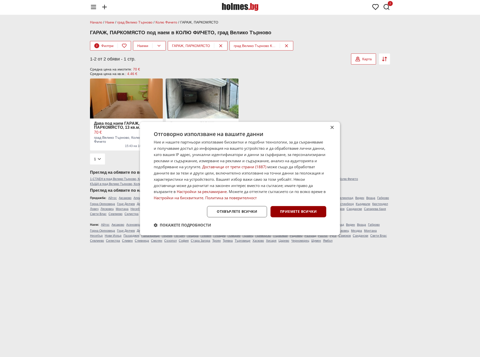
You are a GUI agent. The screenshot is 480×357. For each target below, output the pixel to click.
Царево (283, 240)
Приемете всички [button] (298, 211)
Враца (370, 198)
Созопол (170, 240)
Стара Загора (200, 240)
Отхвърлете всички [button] (237, 211)
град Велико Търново (134, 22)
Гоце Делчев (126, 204)
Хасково (258, 240)
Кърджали (363, 204)
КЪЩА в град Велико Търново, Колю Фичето (121, 184)
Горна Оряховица (102, 204)
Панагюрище (150, 235)
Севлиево (115, 214)
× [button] (332, 128)
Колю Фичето (166, 22)
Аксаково (125, 198)
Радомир (296, 235)
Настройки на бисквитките (178, 197)
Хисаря (271, 240)
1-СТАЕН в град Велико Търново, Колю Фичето (123, 179)
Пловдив (219, 235)
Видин (359, 198)
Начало (96, 22)
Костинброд (345, 204)
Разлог (323, 235)
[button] (182, 225)
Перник (167, 235)
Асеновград (134, 224)
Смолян (156, 240)
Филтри (105, 46)
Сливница (142, 240)
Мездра (356, 230)
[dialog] (240, 178)
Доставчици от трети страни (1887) (234, 167)
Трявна (228, 240)
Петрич (179, 235)
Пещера (192, 235)
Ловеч (94, 209)
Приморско (263, 235)
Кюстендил (380, 204)
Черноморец (300, 240)
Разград (310, 235)
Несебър (136, 209)
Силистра (131, 214)
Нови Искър (113, 235)
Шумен (316, 240)
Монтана (122, 209)
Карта (367, 59)
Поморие (234, 235)
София (184, 240)
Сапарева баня (375, 209)
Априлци (140, 198)
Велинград (345, 198)
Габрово (383, 198)
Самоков (344, 235)
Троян (216, 240)
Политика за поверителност (231, 197)
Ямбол (327, 240)
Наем (109, 22)
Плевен (205, 235)
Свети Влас (98, 214)
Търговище (242, 240)
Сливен (127, 240)
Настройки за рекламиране (202, 191)
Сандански (354, 209)
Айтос (112, 198)
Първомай (280, 235)
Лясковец (107, 209)
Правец (247, 235)
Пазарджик (131, 235)
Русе (333, 235)
